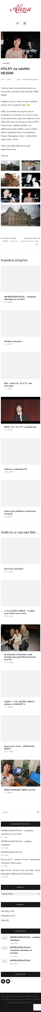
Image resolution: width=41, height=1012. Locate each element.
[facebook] (3, 981)
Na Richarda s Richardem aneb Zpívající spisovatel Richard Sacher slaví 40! (20, 657)
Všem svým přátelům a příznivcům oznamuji (20, 512)
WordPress (29, 1002)
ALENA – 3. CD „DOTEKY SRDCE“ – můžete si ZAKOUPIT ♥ (20, 702)
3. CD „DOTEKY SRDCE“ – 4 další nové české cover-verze (19, 612)
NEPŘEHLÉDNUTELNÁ (11, 852)
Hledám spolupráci (13, 341)
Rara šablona (12, 1002)
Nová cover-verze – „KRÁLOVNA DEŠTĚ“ (19, 747)
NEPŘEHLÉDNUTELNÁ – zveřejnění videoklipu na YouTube (20, 298)
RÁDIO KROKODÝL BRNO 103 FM (19, 790)
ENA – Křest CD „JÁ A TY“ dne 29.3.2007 (18, 384)
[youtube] (8, 981)
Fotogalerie (6, 915)
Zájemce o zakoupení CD (15, 469)
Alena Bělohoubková (30, 79)
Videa (3, 920)
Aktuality (6, 63)
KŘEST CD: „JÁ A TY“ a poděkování (20, 427)
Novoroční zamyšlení (13, 569)
